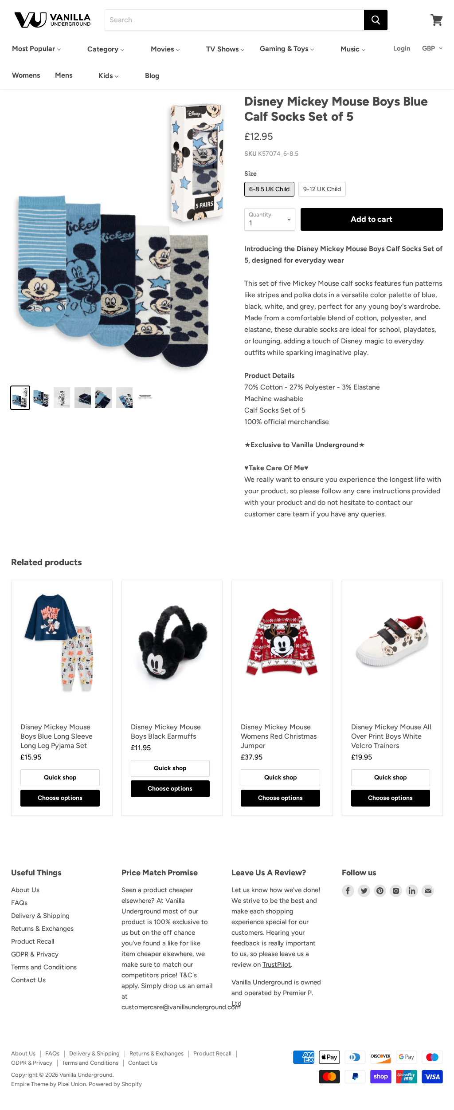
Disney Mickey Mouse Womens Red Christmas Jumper (279, 736)
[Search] (375, 20)
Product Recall (32, 941)
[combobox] (234, 20)
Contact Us (28, 980)
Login (402, 48)
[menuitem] (36, 48)
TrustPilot (276, 964)
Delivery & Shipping (40, 916)
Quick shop (60, 777)
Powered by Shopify (115, 1084)
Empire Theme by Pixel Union (48, 1084)
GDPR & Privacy (35, 954)
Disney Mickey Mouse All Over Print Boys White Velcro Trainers (391, 736)
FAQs (19, 903)
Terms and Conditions (44, 967)
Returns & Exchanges (42, 929)
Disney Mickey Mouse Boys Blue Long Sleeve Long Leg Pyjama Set (56, 736)
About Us (25, 890)
